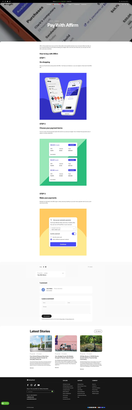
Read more (32, 367)
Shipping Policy (81, 384)
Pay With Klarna (42, 275)
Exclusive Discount (66, 399)
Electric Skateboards (67, 393)
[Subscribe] (52, 391)
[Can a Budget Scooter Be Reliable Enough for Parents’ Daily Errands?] (66, 343)
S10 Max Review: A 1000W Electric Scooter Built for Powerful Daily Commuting (89, 358)
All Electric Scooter (66, 384)
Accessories (65, 397)
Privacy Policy (62, 319)
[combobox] (124, 1)
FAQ (78, 397)
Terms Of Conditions (96, 387)
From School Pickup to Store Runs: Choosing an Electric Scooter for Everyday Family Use (39, 358)
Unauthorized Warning (82, 395)
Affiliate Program (95, 393)
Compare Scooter (66, 389)
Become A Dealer (95, 391)
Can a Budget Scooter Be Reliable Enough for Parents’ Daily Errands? (64, 357)
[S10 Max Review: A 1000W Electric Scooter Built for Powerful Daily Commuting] (91, 343)
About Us (94, 384)
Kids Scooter (65, 395)
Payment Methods (81, 391)
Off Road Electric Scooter (68, 386)
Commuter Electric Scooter (68, 387)
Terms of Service (69, 319)
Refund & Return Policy (82, 386)
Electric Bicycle (66, 391)
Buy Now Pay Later (81, 393)
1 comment (90, 266)
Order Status (80, 389)
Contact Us (94, 386)
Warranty (79, 387)
